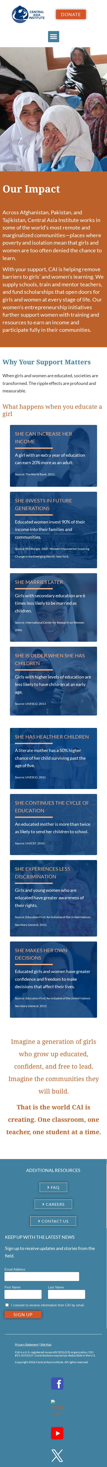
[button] (53, 36)
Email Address (14, 1269)
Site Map (46, 1344)
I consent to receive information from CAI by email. (48, 1305)
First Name (12, 1287)
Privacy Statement (26, 1344)
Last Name (56, 1287)
